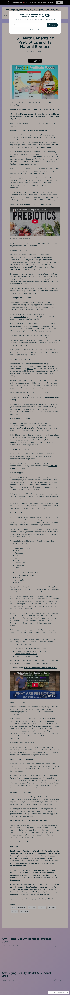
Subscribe (52, 25)
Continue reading (35, 30)
